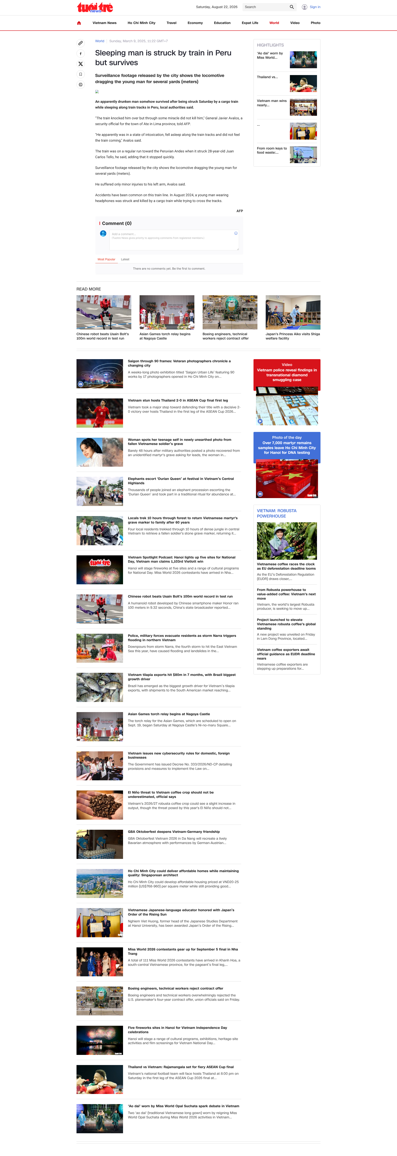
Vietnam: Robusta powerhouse (277, 513)
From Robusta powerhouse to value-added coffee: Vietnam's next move (286, 594)
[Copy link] (81, 43)
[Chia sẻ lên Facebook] (81, 53)
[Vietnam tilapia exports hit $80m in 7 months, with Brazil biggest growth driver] (100, 687)
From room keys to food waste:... (272, 150)
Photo (315, 23)
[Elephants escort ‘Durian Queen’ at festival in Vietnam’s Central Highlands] (100, 491)
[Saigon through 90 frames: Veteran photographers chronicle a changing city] (100, 373)
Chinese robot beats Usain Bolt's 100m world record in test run (103, 336)
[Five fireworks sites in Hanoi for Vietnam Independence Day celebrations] (100, 1040)
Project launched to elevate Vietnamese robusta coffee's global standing (286, 624)
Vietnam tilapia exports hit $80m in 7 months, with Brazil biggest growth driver (182, 677)
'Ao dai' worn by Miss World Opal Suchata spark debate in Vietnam (183, 1106)
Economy (195, 23)
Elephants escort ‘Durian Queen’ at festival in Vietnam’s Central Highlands (181, 481)
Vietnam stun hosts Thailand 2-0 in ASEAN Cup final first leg (178, 400)
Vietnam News (104, 23)
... (258, 125)
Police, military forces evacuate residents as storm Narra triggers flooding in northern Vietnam (182, 638)
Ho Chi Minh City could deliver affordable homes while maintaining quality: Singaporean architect (183, 873)
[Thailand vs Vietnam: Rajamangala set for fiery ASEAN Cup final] (303, 83)
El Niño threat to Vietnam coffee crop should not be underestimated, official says (171, 794)
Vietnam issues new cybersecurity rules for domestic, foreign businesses (179, 755)
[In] (81, 84)
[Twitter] (81, 64)
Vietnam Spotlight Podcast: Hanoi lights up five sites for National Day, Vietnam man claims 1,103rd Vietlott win (182, 559)
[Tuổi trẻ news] (95, 7)
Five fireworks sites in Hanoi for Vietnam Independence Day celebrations (177, 1030)
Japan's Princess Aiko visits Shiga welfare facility (293, 336)
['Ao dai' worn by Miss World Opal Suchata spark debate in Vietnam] (303, 59)
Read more (89, 289)
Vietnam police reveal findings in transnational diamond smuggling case (287, 375)
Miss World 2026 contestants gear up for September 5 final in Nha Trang (183, 951)
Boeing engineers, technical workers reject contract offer (226, 336)
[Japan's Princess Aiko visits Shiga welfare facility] (293, 312)
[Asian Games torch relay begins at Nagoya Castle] (167, 312)
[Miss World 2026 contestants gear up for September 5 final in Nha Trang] (100, 962)
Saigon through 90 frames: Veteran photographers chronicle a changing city (179, 363)
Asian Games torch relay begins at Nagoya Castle (165, 336)
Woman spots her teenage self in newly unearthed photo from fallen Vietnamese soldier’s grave (179, 442)
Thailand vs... (267, 77)
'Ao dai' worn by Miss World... (270, 55)
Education (222, 23)
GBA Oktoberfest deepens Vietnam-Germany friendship (174, 832)
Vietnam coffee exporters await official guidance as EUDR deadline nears (286, 654)
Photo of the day (287, 437)
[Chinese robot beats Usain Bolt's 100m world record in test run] (104, 312)
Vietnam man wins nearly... (272, 103)
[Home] (79, 22)
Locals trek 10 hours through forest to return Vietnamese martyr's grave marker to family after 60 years (183, 520)
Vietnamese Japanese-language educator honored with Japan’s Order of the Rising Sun (181, 912)
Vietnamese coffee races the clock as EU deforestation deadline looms (286, 566)
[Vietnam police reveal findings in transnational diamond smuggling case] (287, 406)
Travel (171, 23)
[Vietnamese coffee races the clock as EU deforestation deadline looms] (287, 541)
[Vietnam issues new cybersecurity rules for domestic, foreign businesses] (100, 766)
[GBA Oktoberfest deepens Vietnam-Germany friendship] (100, 844)
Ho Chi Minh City (141, 23)
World (274, 23)
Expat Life (250, 23)
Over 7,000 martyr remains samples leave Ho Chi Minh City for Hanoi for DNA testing (287, 448)
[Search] (291, 6)
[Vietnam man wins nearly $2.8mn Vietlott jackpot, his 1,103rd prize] (303, 107)
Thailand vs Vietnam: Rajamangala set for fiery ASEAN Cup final (181, 1067)
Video (295, 23)
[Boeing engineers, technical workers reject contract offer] (230, 312)
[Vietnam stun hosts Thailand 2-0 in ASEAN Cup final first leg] (100, 413)
